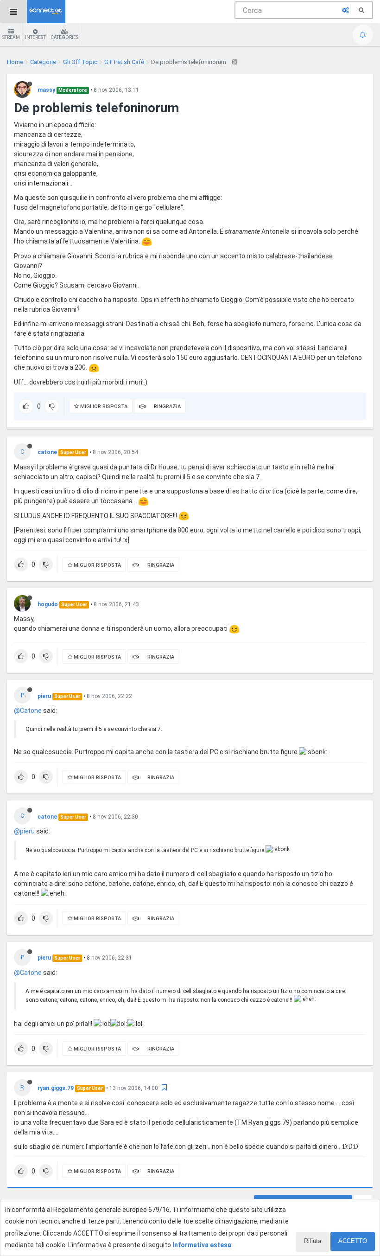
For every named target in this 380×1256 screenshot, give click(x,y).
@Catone (28, 710)
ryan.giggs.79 (56, 1088)
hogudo (48, 604)
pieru (44, 696)
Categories (64, 37)
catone (47, 452)
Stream (11, 37)
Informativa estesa (201, 1245)
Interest (35, 37)
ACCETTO (352, 1240)
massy (46, 90)
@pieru (24, 831)
